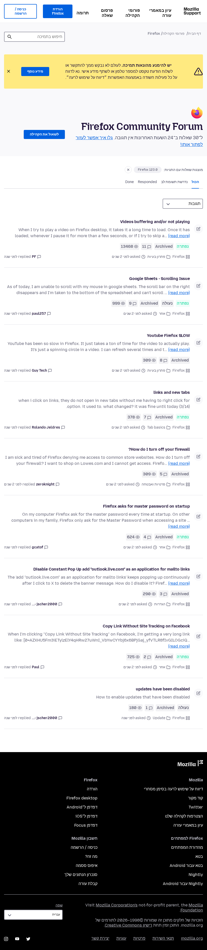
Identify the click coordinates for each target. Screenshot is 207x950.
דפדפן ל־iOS (86, 816)
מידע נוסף (35, 71)
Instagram (6, 939)
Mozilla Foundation (191, 907)
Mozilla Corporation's (117, 905)
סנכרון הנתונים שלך (80, 874)
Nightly (196, 874)
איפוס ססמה (86, 865)
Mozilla (190, 764)
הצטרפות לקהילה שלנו (184, 816)
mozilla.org (192, 938)
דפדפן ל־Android (82, 807)
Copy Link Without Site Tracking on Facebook (146, 626)
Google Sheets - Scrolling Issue (159, 278)
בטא (199, 856)
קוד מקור (195, 798)
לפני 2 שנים (12, 484)
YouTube (17, 939)
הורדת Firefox (58, 11)
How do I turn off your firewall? (159, 449)
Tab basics (156, 427)
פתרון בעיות (156, 257)
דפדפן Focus (85, 825)
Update (159, 718)
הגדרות (159, 604)
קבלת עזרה (88, 883)
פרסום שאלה (107, 13)
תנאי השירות (163, 938)
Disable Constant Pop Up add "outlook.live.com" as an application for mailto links (111, 569)
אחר (162, 313)
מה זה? (91, 856)
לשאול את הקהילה (44, 134)
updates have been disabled (163, 689)
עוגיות (121, 938)
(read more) (179, 235)
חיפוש (10, 37)
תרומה (82, 13)
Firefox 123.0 (148, 169)
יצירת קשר (100, 938)
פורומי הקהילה (132, 13)
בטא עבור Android (186, 865)
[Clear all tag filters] (128, 169)
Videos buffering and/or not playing (155, 221)
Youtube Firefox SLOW (168, 335)
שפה (59, 905)
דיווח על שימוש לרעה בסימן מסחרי (173, 789)
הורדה (92, 789)
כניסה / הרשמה (21, 11)
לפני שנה (10, 257)
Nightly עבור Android (183, 883)
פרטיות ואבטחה (153, 484)
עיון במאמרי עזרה (160, 13)
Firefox (178, 257)
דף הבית (194, 33)
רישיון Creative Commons (128, 925)
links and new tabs (171, 392)
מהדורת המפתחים (187, 847)
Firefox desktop (81, 798)
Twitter (196, 807)
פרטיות (139, 938)
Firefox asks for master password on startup (146, 506)
